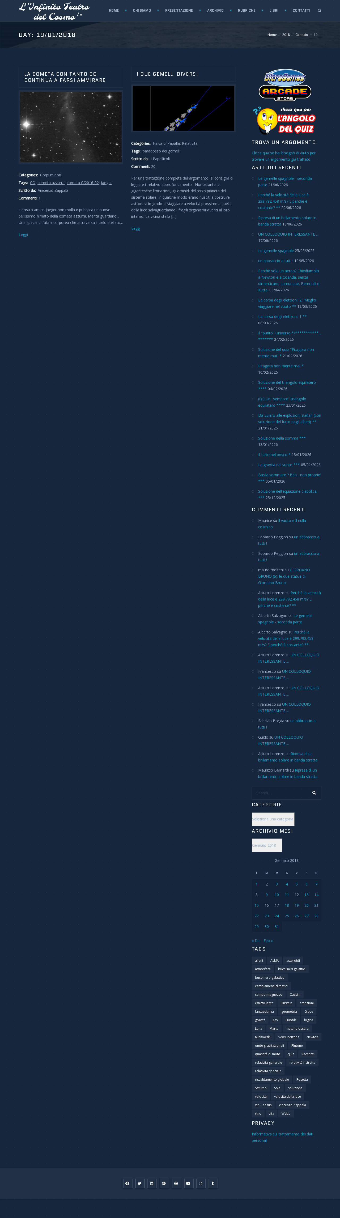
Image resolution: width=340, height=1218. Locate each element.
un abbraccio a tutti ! (275, 260)
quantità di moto (267, 1054)
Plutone (297, 1045)
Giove (308, 1011)
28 (316, 915)
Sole (277, 1088)
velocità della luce (287, 1096)
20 (153, 166)
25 (287, 915)
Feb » (268, 940)
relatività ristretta (302, 1062)
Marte (274, 1028)
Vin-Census (263, 1105)
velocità (261, 1096)
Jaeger (106, 182)
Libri (274, 10)
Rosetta (302, 1079)
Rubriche (246, 10)
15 (256, 905)
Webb (286, 1113)
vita (271, 1113)
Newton (312, 1037)
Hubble (291, 1020)
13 (306, 894)
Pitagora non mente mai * (280, 365)
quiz (291, 1054)
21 (316, 905)
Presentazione (179, 10)
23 (267, 915)
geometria (289, 1011)
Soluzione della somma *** (282, 438)
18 (287, 905)
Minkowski (262, 1037)
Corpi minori (50, 174)
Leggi (23, 234)
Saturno (261, 1088)
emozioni (307, 1003)
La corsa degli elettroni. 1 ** (282, 316)
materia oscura (297, 1028)
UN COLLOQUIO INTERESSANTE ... (288, 234)
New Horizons (288, 1037)
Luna (258, 1028)
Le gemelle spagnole (276, 250)
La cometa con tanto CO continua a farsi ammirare (65, 77)
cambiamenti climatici (271, 986)
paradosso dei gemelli (161, 151)
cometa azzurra (51, 182)
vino (258, 1113)
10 (277, 894)
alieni (259, 960)
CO (32, 182)
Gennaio (301, 34)
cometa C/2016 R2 (83, 182)
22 (256, 915)
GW (275, 1020)
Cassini (295, 994)
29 (256, 926)
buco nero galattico (269, 977)
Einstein (286, 1003)
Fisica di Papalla (166, 143)
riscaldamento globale (272, 1079)
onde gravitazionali (269, 1045)
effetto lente (264, 1003)
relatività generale (268, 1062)
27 (306, 915)
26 (297, 915)
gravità (260, 1020)
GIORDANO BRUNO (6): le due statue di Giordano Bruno (284, 576)
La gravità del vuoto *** (279, 464)
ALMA (274, 960)
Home (114, 10)
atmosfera (263, 969)
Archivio (215, 10)
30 (267, 926)
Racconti (307, 1054)
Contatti (301, 10)
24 (277, 915)
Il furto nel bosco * (274, 454)
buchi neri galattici (291, 969)
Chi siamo (142, 10)
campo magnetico (268, 994)
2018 (286, 34)
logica (308, 1020)
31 (277, 926)
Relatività (190, 143)
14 (316, 894)
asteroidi (293, 960)
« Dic (256, 940)
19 (297, 905)
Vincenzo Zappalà (292, 1105)
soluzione (295, 1088)
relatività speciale (268, 1071)
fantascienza (264, 1011)
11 (287, 894)
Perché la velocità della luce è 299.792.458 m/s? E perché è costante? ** (283, 201)
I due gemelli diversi (167, 74)
